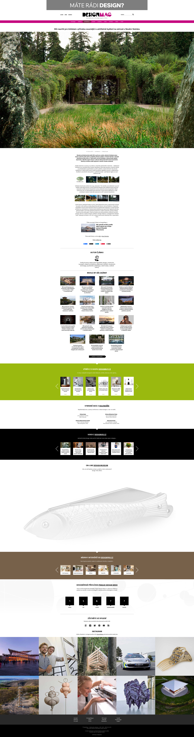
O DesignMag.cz (90, 718)
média (116, 21)
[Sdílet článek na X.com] (91, 243)
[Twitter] (94, 625)
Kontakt (76, 718)
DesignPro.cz (107, 557)
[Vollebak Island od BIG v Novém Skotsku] (97, 90)
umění (122, 21)
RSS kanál (104, 718)
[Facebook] (85, 625)
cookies (107, 731)
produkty (100, 21)
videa (66, 14)
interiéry (70, 14)
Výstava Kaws (83, 414)
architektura (86, 21)
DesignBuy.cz (105, 369)
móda (105, 21)
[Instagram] (90, 625)
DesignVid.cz (100, 434)
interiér (93, 21)
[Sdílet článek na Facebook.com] (85, 243)
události (80, 21)
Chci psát (76, 721)
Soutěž (118, 718)
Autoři (89, 719)
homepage (73, 21)
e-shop (61, 14)
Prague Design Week (108, 585)
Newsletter (104, 721)
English (118, 721)
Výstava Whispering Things (111, 414)
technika (111, 21)
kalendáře (104, 405)
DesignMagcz (100, 634)
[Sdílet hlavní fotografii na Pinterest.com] (103, 243)
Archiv (89, 721)
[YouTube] (103, 625)
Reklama (76, 719)
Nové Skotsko (105, 236)
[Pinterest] (99, 625)
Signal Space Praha (111, 420)
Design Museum (101, 465)
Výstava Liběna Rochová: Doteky (83, 420)
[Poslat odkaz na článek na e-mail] (109, 243)
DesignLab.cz (99, 734)
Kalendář (104, 719)
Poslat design (118, 719)
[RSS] (108, 625)
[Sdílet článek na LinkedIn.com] (97, 243)
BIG (100, 236)
